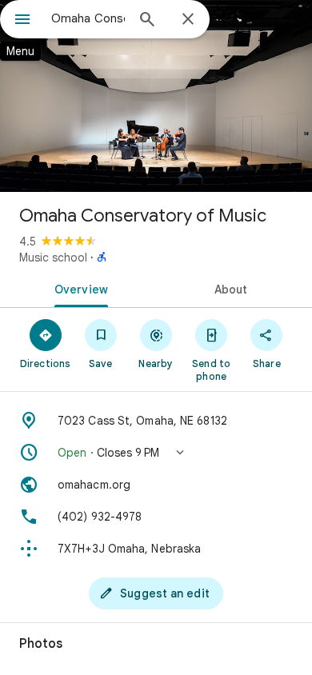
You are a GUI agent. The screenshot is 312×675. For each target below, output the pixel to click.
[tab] (78, 288)
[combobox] (88, 18)
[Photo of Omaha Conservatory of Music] (156, 96)
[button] (156, 453)
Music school (53, 257)
